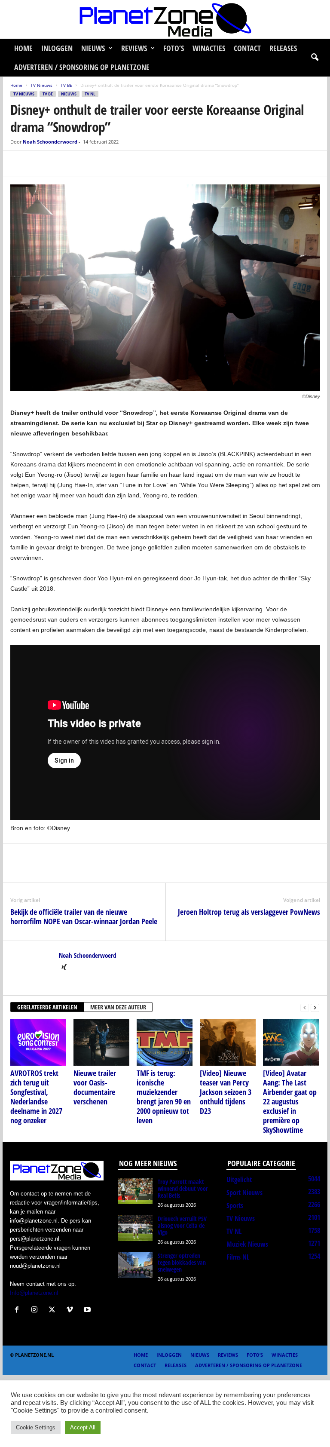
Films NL (237, 1257)
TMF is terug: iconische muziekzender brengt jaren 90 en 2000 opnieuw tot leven (164, 1096)
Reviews (134, 48)
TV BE (66, 85)
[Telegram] (78, 163)
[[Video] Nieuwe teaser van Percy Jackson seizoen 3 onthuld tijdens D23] (228, 1042)
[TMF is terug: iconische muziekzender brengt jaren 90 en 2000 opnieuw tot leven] (164, 1042)
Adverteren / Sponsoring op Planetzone (82, 67)
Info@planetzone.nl (34, 1293)
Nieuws (93, 48)
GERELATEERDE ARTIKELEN (47, 1007)
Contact (247, 48)
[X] (38, 163)
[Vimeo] (71, 1310)
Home (23, 48)
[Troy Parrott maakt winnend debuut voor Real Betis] (135, 1191)
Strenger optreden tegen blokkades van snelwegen (182, 1262)
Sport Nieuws (244, 1192)
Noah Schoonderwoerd (50, 141)
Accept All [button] (82, 1427)
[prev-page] (304, 1007)
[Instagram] (36, 1310)
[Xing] (64, 968)
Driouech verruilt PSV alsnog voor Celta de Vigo (182, 1225)
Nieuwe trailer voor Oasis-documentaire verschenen (94, 1087)
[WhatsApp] (58, 163)
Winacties (208, 48)
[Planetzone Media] (165, 19)
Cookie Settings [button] (35, 1427)
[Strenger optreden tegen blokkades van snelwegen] (135, 1265)
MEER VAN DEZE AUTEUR (118, 1007)
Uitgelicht (239, 1179)
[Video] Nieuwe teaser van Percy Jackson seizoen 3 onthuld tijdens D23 (225, 1092)
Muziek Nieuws (247, 1244)
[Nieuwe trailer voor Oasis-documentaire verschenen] (101, 1042)
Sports (234, 1205)
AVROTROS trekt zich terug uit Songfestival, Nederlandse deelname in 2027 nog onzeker (36, 1096)
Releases (283, 48)
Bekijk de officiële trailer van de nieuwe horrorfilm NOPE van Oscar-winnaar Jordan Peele (83, 916)
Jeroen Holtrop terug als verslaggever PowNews (249, 912)
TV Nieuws (41, 85)
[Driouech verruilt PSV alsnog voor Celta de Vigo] (135, 1228)
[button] (314, 57)
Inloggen (57, 48)
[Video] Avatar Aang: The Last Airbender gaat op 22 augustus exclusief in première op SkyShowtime (290, 1101)
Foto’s (173, 48)
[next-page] (315, 1007)
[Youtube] (88, 1310)
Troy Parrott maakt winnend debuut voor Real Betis (183, 1188)
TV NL (90, 94)
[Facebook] (19, 163)
